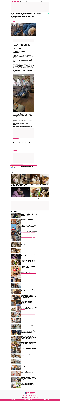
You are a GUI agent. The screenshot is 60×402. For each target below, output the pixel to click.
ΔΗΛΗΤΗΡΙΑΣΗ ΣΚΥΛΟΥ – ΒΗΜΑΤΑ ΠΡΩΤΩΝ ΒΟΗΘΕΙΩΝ (28, 267)
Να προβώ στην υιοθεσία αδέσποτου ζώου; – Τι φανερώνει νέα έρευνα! (28, 290)
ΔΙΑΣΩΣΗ (35, 397)
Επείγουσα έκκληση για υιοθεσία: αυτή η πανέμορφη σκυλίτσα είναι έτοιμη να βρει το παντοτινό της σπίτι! (28, 331)
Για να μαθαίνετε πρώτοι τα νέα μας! (23, 167)
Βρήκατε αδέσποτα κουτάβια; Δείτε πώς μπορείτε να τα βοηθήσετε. (28, 237)
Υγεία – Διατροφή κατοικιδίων (27, 1)
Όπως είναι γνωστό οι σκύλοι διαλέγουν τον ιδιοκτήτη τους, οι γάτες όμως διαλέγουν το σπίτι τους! (28, 337)
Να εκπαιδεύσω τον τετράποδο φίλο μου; (28, 284)
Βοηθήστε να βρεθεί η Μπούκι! (27, 219)
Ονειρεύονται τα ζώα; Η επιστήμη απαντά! (27, 355)
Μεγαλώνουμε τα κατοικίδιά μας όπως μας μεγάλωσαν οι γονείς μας (28, 343)
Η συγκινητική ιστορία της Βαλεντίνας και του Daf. (20, 198)
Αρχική (21, 1)
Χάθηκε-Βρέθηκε (42, 1)
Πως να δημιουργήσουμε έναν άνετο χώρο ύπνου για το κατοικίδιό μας (28, 325)
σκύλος (24, 397)
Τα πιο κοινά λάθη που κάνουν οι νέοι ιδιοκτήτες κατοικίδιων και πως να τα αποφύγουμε (28, 378)
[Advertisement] (30, 7)
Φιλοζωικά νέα (28, 395)
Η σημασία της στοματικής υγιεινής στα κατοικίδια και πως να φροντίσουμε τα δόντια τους (29, 308)
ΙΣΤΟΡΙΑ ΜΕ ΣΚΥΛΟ (30, 397)
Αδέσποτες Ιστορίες (34, 395)
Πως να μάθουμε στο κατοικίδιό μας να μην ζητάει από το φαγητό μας (28, 366)
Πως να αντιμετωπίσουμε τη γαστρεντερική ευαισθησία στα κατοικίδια (27, 302)
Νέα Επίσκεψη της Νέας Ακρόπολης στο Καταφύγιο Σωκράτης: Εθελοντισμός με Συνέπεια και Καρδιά (29, 214)
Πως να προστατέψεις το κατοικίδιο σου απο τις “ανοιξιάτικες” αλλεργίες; (39, 198)
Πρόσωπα (46, 1)
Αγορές (48, 1)
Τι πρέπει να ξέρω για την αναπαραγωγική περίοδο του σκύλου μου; (28, 273)
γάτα (26, 397)
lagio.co (48, 399)
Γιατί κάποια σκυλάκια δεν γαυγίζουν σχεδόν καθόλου (28, 349)
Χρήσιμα (23, 1)
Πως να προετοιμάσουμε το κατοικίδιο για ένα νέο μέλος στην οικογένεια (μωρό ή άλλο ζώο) (28, 320)
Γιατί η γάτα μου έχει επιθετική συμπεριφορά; (39, 184)
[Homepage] (15, 1)
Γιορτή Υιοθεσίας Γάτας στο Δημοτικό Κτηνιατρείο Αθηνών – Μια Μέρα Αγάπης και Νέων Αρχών (28, 226)
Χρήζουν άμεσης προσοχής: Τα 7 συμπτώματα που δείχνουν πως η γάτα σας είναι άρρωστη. (28, 296)
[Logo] (30, 393)
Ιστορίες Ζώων (38, 0)
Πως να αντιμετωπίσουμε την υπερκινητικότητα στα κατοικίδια (27, 384)
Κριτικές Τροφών (33, 1)
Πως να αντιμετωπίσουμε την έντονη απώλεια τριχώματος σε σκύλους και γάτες (28, 314)
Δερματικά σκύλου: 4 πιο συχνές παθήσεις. (27, 278)
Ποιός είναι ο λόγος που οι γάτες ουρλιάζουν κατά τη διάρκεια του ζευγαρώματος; (19, 185)
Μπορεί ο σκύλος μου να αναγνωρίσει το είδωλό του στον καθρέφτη (28, 372)
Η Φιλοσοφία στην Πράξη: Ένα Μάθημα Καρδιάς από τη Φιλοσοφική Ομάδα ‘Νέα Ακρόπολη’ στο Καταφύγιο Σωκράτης (29, 232)
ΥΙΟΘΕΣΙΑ (38, 397)
